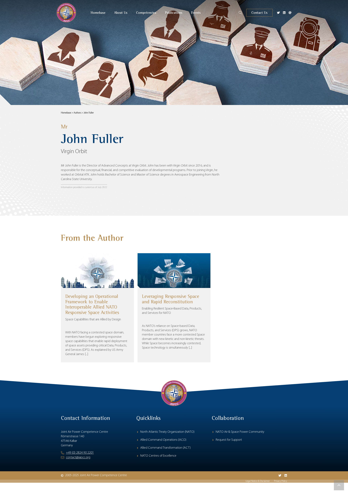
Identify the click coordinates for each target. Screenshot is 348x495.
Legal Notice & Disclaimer (258, 481)
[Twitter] (278, 12)
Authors (77, 113)
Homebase (66, 113)
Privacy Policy (280, 481)
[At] (290, 12)
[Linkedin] (284, 12)
